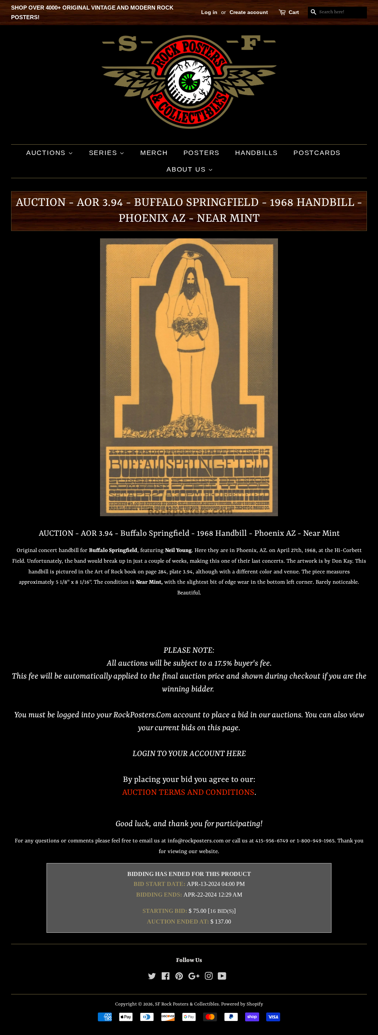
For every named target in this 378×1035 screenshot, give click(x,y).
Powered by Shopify (242, 1004)
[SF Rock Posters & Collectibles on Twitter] (152, 978)
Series (104, 152)
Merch (154, 152)
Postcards (317, 152)
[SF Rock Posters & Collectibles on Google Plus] (193, 978)
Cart (294, 12)
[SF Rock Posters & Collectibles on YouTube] (222, 978)
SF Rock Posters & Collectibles (187, 1004)
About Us (187, 169)
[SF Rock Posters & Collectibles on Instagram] (209, 978)
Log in (209, 12)
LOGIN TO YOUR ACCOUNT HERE (189, 754)
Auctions (47, 152)
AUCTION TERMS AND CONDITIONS (188, 792)
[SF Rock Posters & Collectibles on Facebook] (165, 978)
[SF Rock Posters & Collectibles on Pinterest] (179, 978)
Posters (201, 152)
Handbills (256, 152)
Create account (249, 12)
